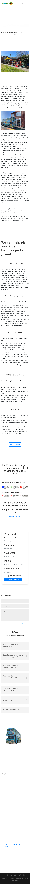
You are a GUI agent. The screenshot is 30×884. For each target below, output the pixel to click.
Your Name (10, 545)
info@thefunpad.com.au (15, 516)
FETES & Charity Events (15, 375)
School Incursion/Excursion (13, 820)
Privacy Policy (17, 575)
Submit (24, 624)
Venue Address (12, 534)
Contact (5, 828)
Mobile (7, 560)
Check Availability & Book (13, 579)
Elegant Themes (15, 878)
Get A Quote (15, 444)
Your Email (9, 553)
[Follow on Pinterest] (15, 759)
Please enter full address (11, 538)
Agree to (15, 575)
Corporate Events (15, 332)
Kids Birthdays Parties (15, 263)
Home (4, 805)
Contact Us (15, 860)
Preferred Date (12, 568)
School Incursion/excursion (15, 296)
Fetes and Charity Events (12, 824)
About (4, 808)
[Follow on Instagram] (19, 759)
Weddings (15, 409)
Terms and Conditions (10, 844)
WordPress (15, 880)
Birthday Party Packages (12, 816)
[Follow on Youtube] (13, 852)
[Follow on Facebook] (12, 759)
